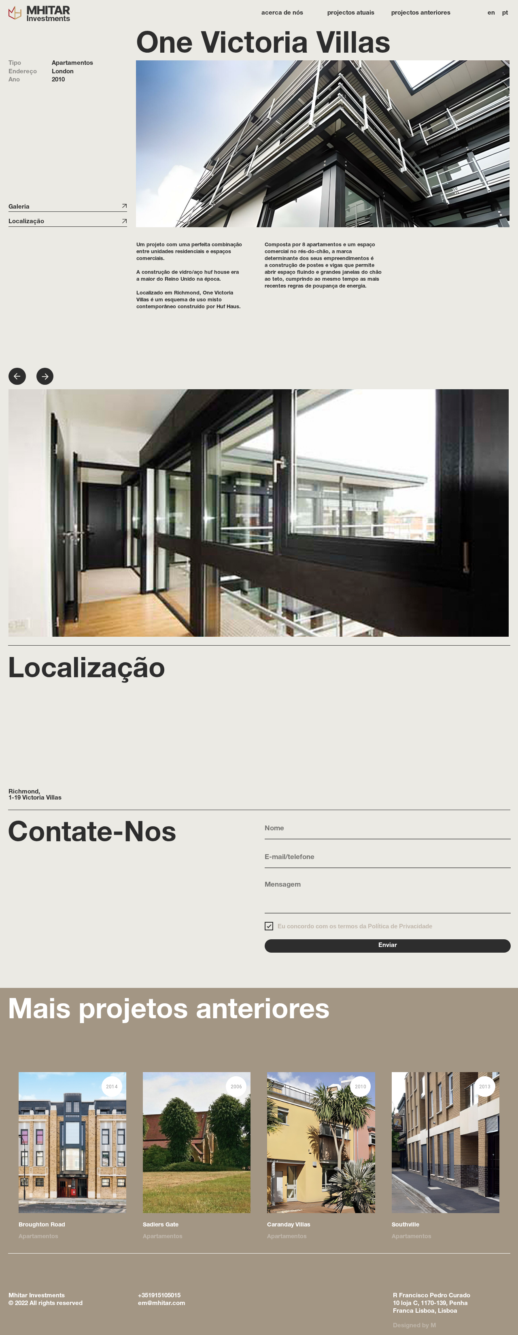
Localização (26, 222)
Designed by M (414, 1326)
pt (505, 13)
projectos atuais (350, 13)
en (491, 13)
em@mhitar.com (161, 1304)
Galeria (19, 207)
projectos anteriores (420, 13)
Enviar (387, 946)
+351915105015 (159, 1296)
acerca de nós (282, 13)
